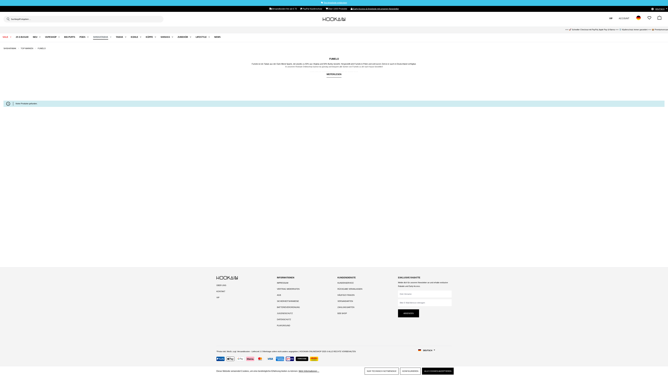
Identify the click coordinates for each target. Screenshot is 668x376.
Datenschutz (284, 319)
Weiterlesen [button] (334, 74)
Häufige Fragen (346, 295)
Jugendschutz (285, 313)
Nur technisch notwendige (381, 371)
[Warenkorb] (659, 19)
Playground (283, 325)
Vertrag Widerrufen (288, 289)
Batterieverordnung (288, 307)
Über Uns (221, 285)
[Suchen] (8, 19)
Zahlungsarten (345, 307)
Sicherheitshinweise (288, 301)
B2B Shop (342, 313)
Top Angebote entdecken (335, 3)
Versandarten (345, 301)
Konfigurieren (410, 371)
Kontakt (220, 291)
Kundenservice (345, 283)
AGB (279, 295)
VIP (217, 297)
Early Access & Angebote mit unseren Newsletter (376, 9)
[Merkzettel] (649, 19)
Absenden (408, 313)
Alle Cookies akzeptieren (437, 371)
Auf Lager (13, 94)
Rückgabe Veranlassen (349, 289)
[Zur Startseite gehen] (334, 19)
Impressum (282, 283)
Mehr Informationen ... (309, 371)
